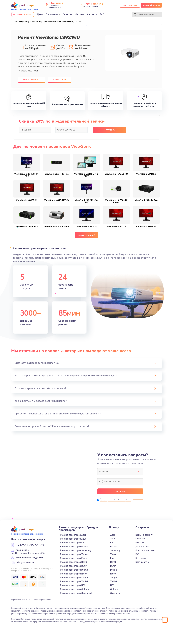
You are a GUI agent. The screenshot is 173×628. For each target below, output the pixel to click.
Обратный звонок (151, 5)
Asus (112, 538)
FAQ (102, 14)
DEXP (113, 566)
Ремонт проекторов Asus (73, 539)
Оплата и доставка (145, 550)
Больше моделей (86, 235)
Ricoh (113, 573)
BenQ (113, 562)
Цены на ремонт (144, 535)
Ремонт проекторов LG (72, 542)
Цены (40, 14)
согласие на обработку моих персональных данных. (121, 500)
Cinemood (115, 593)
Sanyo (113, 577)
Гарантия (67, 14)
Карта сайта (142, 562)
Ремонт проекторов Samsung (75, 550)
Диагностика (142, 546)
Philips (113, 546)
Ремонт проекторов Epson (73, 558)
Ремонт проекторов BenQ (73, 562)
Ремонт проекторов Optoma (74, 589)
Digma (113, 570)
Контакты (92, 14)
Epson (113, 558)
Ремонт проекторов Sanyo (74, 577)
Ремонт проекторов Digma (74, 570)
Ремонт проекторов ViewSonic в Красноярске (53, 22)
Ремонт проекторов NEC (73, 585)
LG (111, 542)
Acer (112, 535)
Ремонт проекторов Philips (74, 546)
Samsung (115, 550)
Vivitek (113, 581)
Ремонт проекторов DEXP (73, 566)
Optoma (114, 589)
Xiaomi (113, 554)
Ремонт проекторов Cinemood (76, 593)
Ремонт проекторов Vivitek (74, 581)
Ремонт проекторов (22, 22)
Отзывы (79, 14)
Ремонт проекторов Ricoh (73, 573)
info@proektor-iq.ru (27, 562)
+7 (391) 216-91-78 (93, 4)
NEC (112, 585)
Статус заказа (130, 5)
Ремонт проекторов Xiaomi (74, 554)
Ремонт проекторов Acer (73, 535)
